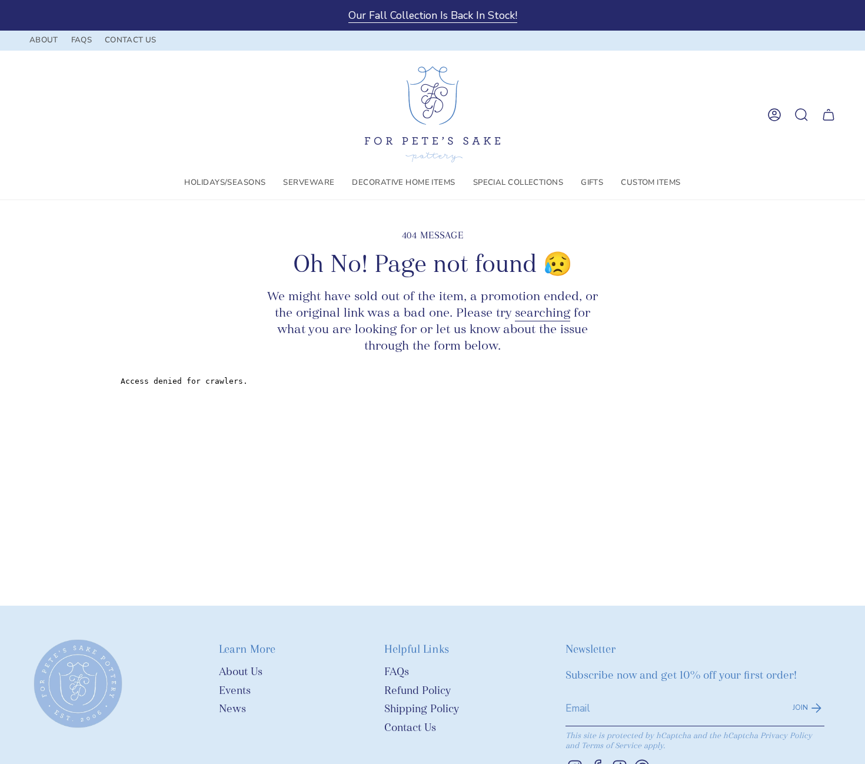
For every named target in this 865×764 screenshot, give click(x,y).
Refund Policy (417, 690)
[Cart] (828, 115)
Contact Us (410, 728)
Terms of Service (611, 745)
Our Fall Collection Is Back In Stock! (432, 15)
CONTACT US (130, 40)
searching (542, 312)
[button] (224, 183)
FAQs (396, 672)
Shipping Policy (421, 709)
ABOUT (43, 40)
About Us (240, 672)
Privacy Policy (786, 735)
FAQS (81, 40)
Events (235, 690)
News (232, 709)
